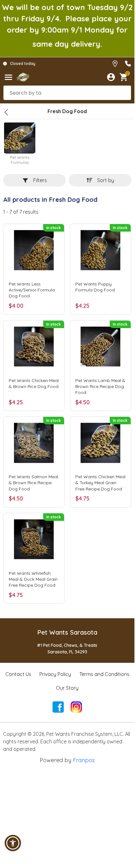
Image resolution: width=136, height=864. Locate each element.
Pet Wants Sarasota (67, 632)
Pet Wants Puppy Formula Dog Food (95, 287)
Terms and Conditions (104, 674)
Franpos (84, 760)
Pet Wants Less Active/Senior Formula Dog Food (32, 290)
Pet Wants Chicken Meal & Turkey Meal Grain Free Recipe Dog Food (100, 482)
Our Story (67, 688)
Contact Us (18, 674)
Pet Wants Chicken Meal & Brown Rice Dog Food (34, 383)
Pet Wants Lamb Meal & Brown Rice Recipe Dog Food (100, 386)
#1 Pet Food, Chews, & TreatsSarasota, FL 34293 (67, 648)
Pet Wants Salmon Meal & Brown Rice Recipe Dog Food (33, 482)
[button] (12, 843)
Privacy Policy (55, 674)
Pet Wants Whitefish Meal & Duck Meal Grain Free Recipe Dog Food (33, 579)
